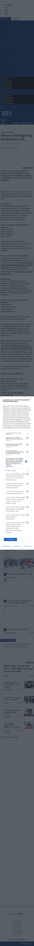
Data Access (17, 546)
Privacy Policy (28, 546)
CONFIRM (10, 539)
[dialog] (17, 473)
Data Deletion (6, 546)
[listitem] (17, 433)
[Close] (30, 400)
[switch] (26, 438)
